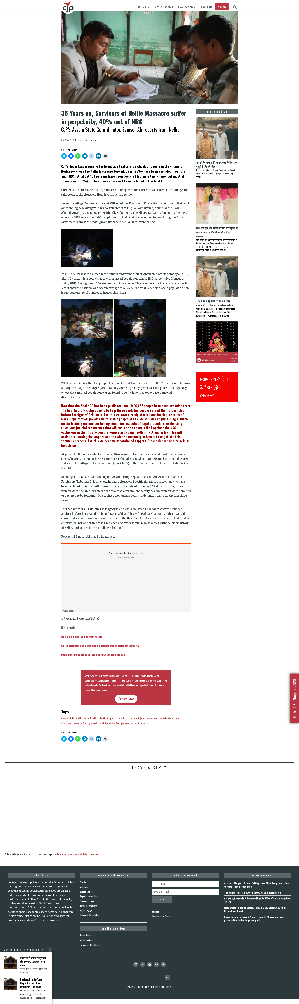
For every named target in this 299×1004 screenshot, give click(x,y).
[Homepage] (163, 964)
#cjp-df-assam (114, 718)
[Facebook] (135, 964)
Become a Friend (87, 901)
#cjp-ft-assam (129, 718)
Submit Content (86, 891)
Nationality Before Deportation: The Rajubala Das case (31, 983)
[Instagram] (156, 964)
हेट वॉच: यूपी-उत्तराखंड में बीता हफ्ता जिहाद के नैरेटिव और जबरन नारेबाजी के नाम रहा (257, 899)
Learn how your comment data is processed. (79, 854)
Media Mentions (87, 940)
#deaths (158, 718)
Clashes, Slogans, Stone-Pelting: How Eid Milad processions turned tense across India (256, 884)
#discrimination (171, 718)
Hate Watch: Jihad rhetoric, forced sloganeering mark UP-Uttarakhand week (255, 909)
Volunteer (84, 887)
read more (54, 920)
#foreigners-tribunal (93, 723)
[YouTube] (149, 964)
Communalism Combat (161, 916)
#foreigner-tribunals (71, 723)
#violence (143, 723)
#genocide (110, 723)
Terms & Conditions (88, 906)
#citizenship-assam (79, 718)
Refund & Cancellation (89, 915)
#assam (65, 718)
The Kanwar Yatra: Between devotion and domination (252, 892)
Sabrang (155, 911)
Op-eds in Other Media (90, 945)
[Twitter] (142, 964)
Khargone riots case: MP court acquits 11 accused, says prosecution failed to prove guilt (254, 918)
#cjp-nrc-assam (145, 718)
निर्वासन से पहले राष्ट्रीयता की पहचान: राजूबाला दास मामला (33, 961)
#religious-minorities (126, 723)
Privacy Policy (86, 910)
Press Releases (87, 935)
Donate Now (126, 698)
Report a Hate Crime (89, 896)
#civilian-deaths (98, 718)
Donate (83, 882)
